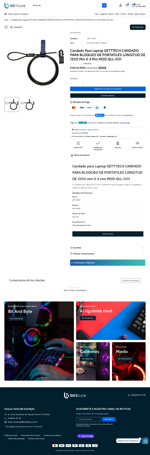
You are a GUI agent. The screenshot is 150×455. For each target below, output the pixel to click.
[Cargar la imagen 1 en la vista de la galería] (12, 104)
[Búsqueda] (104, 5)
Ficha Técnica (108, 234)
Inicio (6, 20)
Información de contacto (30, 435)
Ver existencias (137, 27)
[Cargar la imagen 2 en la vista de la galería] (27, 104)
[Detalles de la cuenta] (120, 5)
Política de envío (11, 435)
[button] (139, 5)
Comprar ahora (107, 95)
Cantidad (73, 79)
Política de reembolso (52, 435)
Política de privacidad (16, 439)
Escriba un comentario (131, 281)
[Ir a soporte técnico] (145, 440)
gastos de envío (94, 71)
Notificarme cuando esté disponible (107, 89)
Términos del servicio (36, 439)
